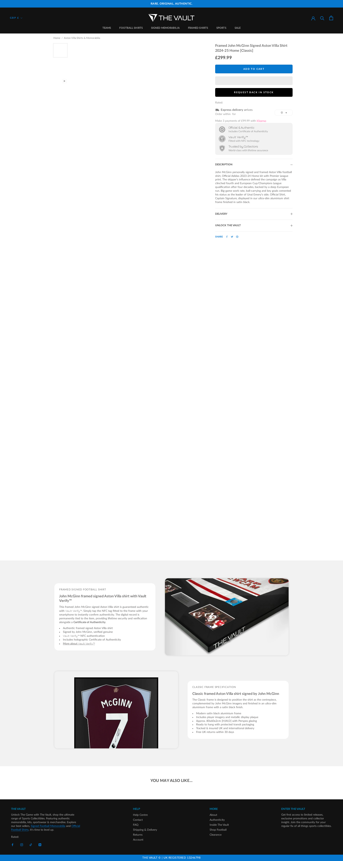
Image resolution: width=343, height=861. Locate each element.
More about (79, 643)
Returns (138, 834)
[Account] (313, 18)
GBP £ (14, 18)
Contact (138, 820)
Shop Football (218, 829)
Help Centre (140, 815)
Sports (221, 28)
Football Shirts (131, 28)
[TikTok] (30, 845)
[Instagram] (21, 845)
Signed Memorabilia (165, 28)
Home (56, 38)
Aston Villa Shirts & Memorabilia (82, 38)
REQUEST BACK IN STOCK (254, 92)
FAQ (135, 825)
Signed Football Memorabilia (48, 826)
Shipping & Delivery (145, 829)
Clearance (216, 834)
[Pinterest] (237, 237)
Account (138, 839)
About (213, 815)
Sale (238, 28)
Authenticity (217, 820)
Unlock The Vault (228, 225)
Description (223, 164)
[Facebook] (227, 237)
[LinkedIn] (40, 845)
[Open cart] (331, 18)
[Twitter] (232, 237)
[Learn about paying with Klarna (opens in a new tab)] (261, 121)
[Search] (322, 18)
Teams (106, 28)
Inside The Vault (219, 825)
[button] (254, 80)
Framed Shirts (198, 28)
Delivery (221, 214)
